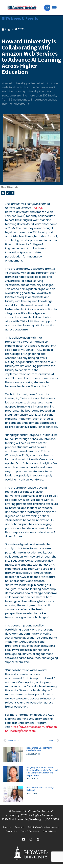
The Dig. (37, 208)
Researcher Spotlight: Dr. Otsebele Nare (39, 749)
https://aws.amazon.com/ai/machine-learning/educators (31, 729)
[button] (54, 7)
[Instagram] (30, 839)
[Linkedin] (23, 839)
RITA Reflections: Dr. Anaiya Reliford (40, 789)
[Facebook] (38, 839)
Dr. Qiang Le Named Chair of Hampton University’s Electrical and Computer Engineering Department (42, 771)
